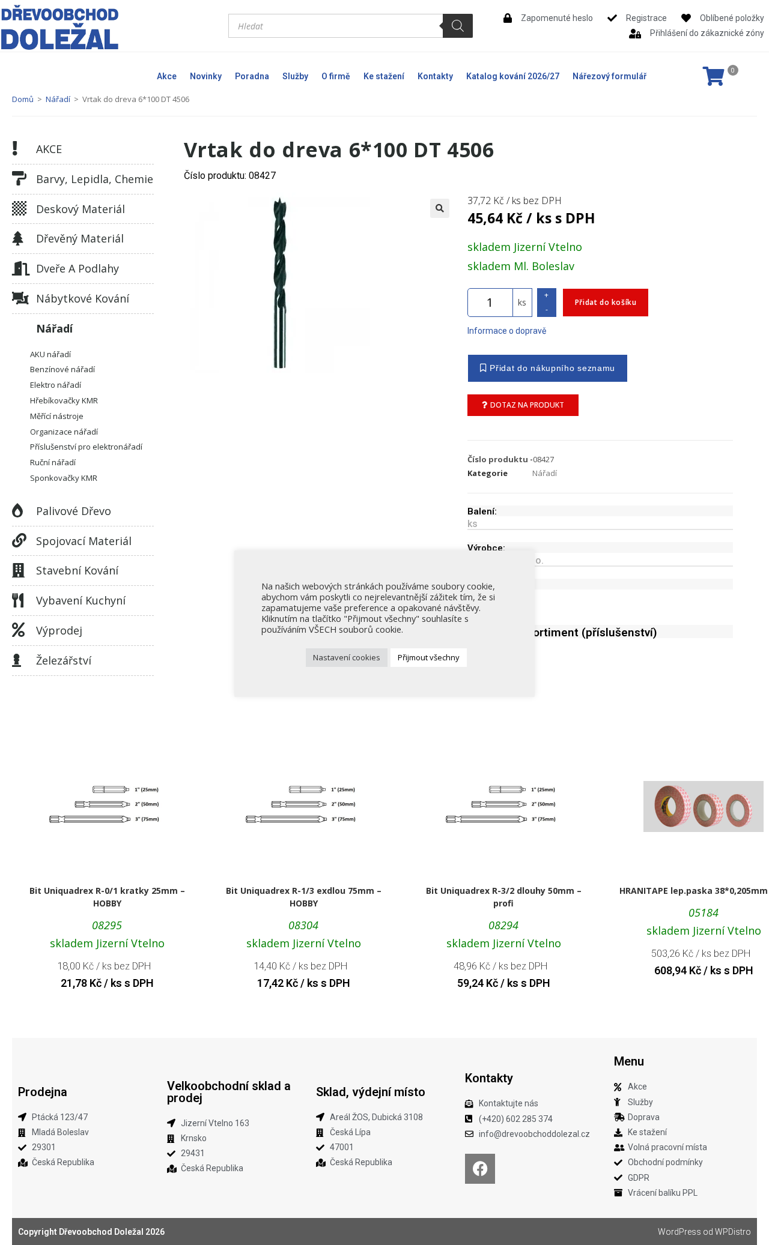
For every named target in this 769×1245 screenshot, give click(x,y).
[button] (439, 208)
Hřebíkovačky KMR (64, 400)
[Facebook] (480, 1169)
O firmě (335, 76)
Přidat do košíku (606, 302)
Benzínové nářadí (62, 369)
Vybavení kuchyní (81, 600)
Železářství (63, 660)
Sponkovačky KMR (63, 477)
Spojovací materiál (84, 541)
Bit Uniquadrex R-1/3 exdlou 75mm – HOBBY (303, 897)
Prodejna (42, 1092)
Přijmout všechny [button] (429, 657)
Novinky (206, 76)
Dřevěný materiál (80, 238)
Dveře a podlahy (77, 268)
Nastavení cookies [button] (346, 657)
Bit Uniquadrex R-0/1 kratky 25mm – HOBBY (107, 897)
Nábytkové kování (82, 298)
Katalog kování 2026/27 (512, 76)
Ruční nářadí (53, 462)
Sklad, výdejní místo (370, 1092)
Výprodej (59, 630)
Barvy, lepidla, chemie (94, 179)
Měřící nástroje (57, 416)
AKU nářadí (50, 354)
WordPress (679, 1232)
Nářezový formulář (609, 76)
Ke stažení (383, 76)
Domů (23, 99)
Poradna (252, 76)
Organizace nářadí (64, 431)
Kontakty (435, 76)
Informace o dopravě (506, 331)
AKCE (49, 149)
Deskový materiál (80, 209)
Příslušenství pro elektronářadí (86, 446)
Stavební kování (77, 570)
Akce (167, 76)
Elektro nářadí (55, 384)
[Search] (458, 26)
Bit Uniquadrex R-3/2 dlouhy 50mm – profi (504, 897)
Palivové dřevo (73, 511)
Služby (295, 76)
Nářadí (58, 99)
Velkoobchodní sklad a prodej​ (229, 1092)
